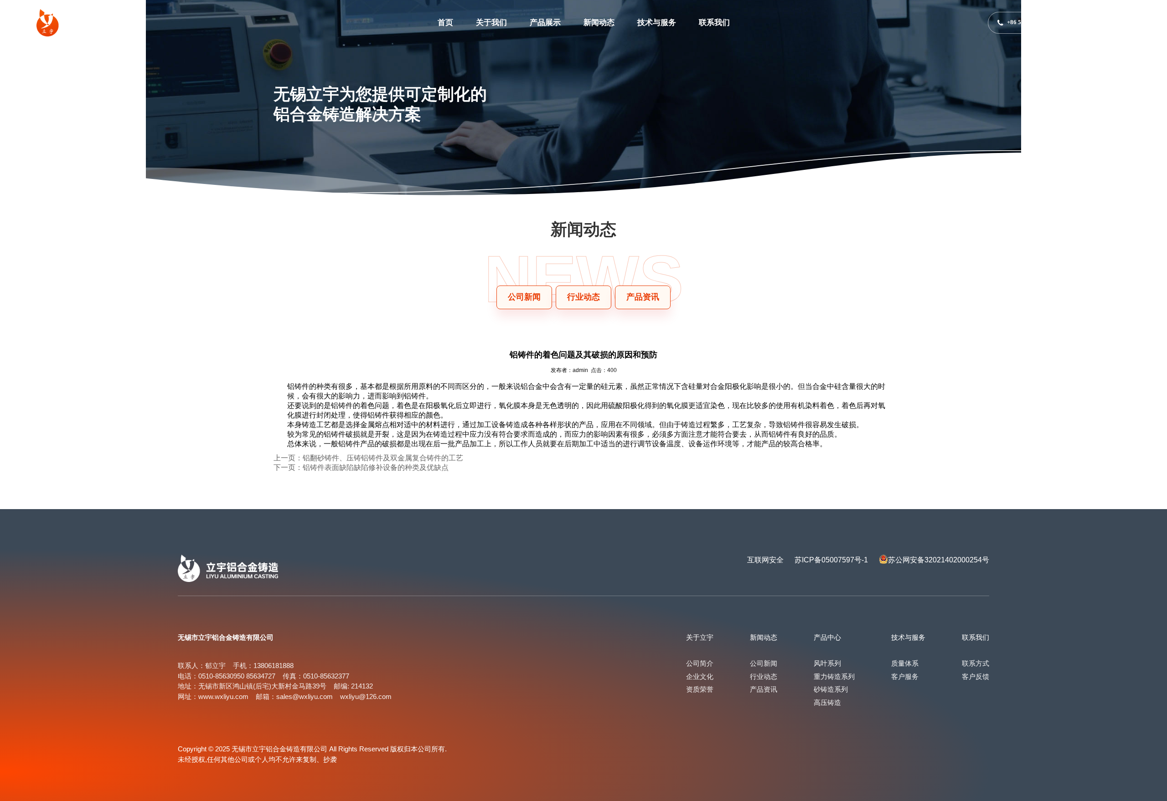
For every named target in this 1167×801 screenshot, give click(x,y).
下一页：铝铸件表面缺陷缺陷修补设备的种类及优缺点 (361, 467)
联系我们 (714, 22)
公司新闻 (763, 663)
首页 (445, 22)
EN (1102, 22)
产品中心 (827, 637)
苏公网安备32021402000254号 (938, 560)
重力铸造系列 (834, 676)
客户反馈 (975, 676)
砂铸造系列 (831, 689)
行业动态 (763, 676)
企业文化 (699, 676)
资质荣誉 (699, 689)
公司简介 (699, 663)
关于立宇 (699, 637)
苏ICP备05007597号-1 (831, 560)
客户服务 (905, 676)
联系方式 (975, 663)
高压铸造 (827, 702)
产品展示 (545, 22)
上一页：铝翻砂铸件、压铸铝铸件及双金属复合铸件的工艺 (368, 458)
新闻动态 (599, 22)
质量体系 (905, 663)
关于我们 (491, 22)
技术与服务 (656, 22)
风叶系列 (827, 663)
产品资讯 (763, 689)
